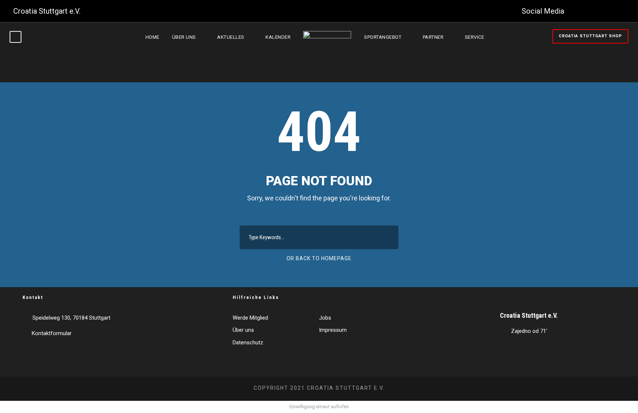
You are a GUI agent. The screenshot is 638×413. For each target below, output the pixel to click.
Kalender (278, 37)
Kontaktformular (52, 333)
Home (152, 37)
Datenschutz (248, 342)
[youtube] (607, 11)
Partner (433, 37)
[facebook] (576, 11)
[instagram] (622, 11)
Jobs (325, 317)
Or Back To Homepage (319, 258)
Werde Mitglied (250, 317)
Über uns (184, 37)
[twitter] (591, 11)
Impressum (333, 330)
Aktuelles (230, 37)
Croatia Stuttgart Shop (590, 36)
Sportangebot (382, 37)
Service (474, 37)
